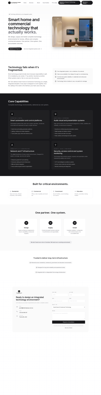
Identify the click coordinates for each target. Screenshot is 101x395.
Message (53, 310)
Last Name (71, 292)
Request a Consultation (68, 322)
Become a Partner (85, 3)
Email (53, 298)
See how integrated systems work (32, 48)
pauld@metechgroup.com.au (26, 308)
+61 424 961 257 (23, 312)
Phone (70, 298)
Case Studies (46, 2)
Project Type (54, 304)
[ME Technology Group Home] (14, 2)
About (38, 2)
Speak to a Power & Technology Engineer (67, 3)
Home (25, 2)
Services (31, 2)
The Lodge (54, 2)
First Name (54, 292)
